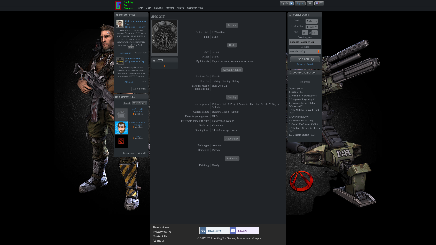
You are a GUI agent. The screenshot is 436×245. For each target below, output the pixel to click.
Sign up (300, 3)
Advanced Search (305, 64)
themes (310, 3)
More (131, 48)
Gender (297, 20)
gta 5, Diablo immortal (138, 110)
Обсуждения (131, 61)
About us (159, 240)
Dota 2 (138, 136)
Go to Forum (139, 88)
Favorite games (305, 37)
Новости (141, 27)
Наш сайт (130, 27)
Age (296, 31)
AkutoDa (128, 82)
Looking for (297, 26)
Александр (125, 53)
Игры (143, 61)
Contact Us (160, 236)
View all (142, 153)
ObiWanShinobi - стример (137, 123)
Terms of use (161, 227)
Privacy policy (162, 231)
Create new (128, 153)
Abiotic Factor (132, 58)
